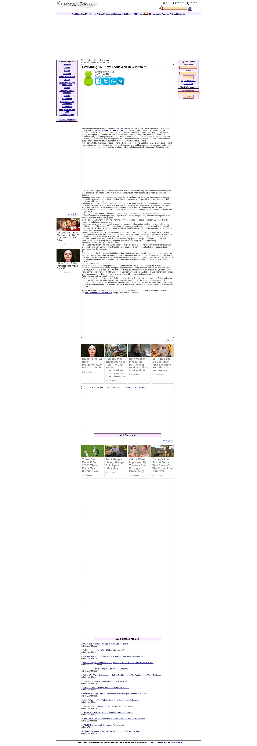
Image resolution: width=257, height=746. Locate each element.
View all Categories (67, 120)
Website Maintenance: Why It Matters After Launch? (103, 650)
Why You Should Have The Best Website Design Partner (105, 644)
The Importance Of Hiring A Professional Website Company (106, 688)
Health (67, 71)
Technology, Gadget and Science (67, 84)
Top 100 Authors (78, 14)
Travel (67, 80)
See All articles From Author (136, 387)
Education (67, 74)
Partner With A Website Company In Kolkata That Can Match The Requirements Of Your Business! (122, 675)
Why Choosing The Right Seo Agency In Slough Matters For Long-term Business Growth (118, 663)
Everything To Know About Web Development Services (105, 681)
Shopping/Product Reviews (67, 92)
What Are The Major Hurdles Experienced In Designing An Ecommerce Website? (115, 694)
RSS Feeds (138, 14)
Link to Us (181, 14)
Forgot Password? (188, 81)
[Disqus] (127, 519)
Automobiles (67, 99)
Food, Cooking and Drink (67, 111)
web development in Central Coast (109, 130)
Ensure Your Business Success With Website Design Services (108, 713)
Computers (67, 107)
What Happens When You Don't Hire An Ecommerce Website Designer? (112, 731)
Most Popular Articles (94, 14)
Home (168, 3)
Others (67, 96)
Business (67, 65)
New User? (188, 84)
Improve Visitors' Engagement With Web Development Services (108, 706)
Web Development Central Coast (98, 293)
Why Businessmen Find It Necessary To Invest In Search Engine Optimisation (114, 656)
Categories (108, 14)
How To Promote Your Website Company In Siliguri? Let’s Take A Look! (112, 700)
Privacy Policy (157, 742)
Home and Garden (67, 77)
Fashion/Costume (66, 115)
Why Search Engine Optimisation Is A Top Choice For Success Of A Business (114, 719)
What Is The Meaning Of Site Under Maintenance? (104, 725)
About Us (180, 3)
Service (67, 88)
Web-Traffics (92, 62)
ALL (82, 62)
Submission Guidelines (123, 14)
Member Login (155, 14)
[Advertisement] (128, 37)
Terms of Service (174, 742)
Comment (99, 76)
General (67, 68)
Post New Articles (169, 14)
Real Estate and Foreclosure (67, 103)
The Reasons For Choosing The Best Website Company (105, 669)
